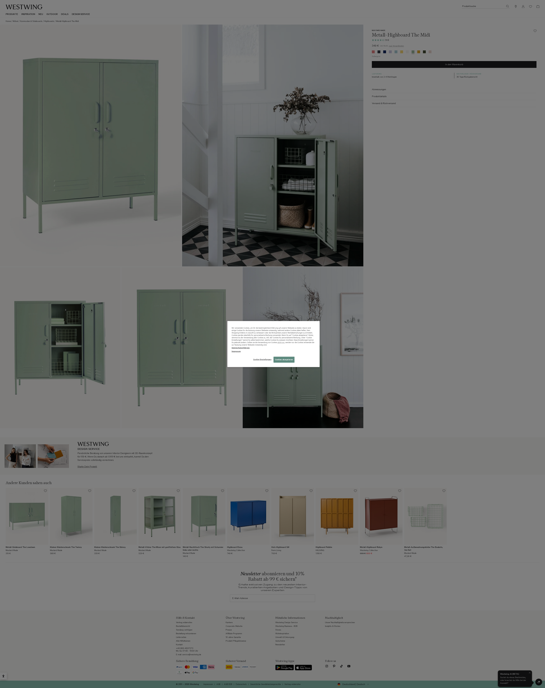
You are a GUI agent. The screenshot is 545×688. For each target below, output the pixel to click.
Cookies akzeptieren (284, 360)
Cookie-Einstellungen (262, 359)
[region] (273, 344)
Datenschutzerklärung (241, 348)
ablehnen (281, 342)
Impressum (236, 351)
